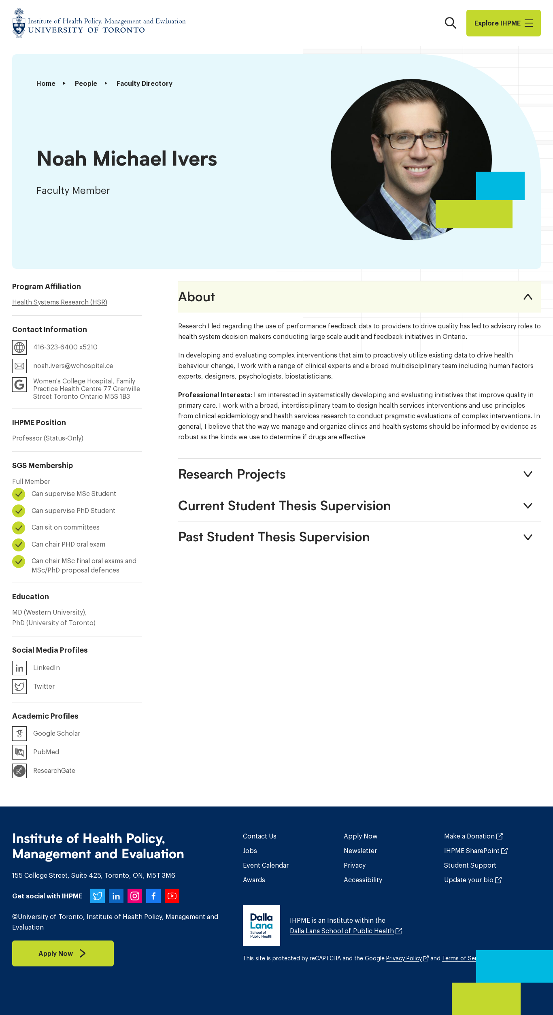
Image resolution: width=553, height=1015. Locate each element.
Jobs (250, 850)
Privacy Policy (404, 958)
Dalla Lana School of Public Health (342, 931)
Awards (254, 880)
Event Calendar (266, 865)
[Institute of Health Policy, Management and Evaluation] (99, 23)
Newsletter (360, 850)
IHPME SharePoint (472, 850)
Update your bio (468, 880)
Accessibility (363, 880)
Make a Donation (469, 836)
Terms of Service (464, 958)
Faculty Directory (144, 83)
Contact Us (259, 836)
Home (45, 83)
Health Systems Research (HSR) (59, 302)
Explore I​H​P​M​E (497, 23)
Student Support (470, 865)
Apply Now (361, 836)
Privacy (355, 865)
